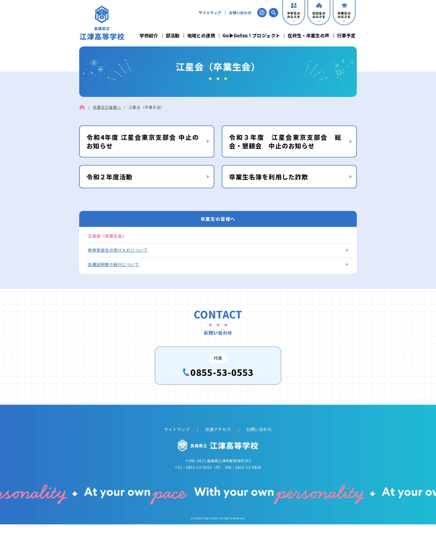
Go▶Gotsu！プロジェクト (251, 35)
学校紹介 (149, 35)
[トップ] (82, 107)
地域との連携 (201, 35)
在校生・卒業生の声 (308, 35)
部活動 (173, 35)
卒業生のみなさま (344, 15)
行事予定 (346, 35)
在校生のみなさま (318, 15)
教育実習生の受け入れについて (118, 250)
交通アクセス (218, 429)
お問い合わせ (240, 12)
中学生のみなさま (293, 15)
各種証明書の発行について (113, 264)
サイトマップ (210, 12)
